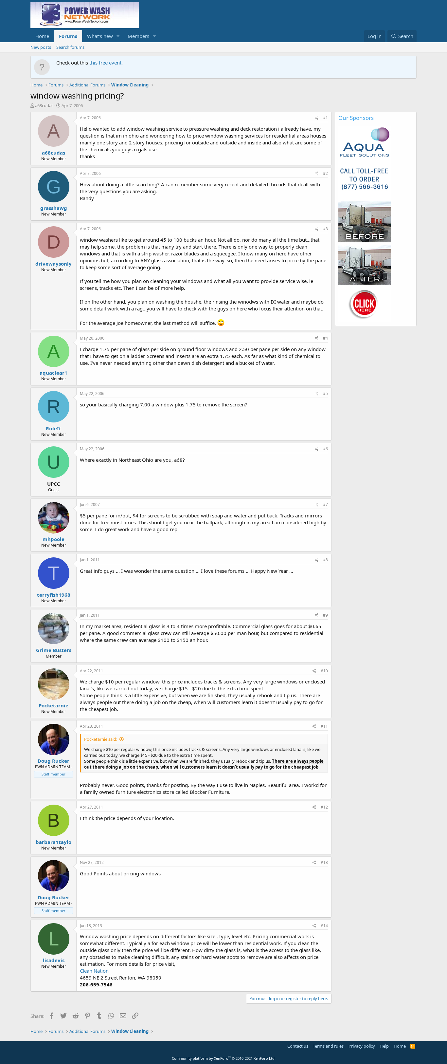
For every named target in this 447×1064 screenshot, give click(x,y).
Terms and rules (328, 1046)
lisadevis (53, 960)
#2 (325, 173)
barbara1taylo (53, 842)
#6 (325, 449)
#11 (324, 726)
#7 (325, 504)
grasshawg (53, 208)
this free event (105, 62)
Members (138, 36)
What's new (100, 36)
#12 (324, 807)
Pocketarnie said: (100, 739)
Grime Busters (53, 650)
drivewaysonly (53, 263)
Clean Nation (94, 970)
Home (42, 36)
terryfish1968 (53, 594)
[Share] (317, 118)
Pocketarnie (53, 705)
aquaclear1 (53, 372)
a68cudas (44, 105)
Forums (68, 36)
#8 (325, 560)
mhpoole (53, 539)
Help (384, 1046)
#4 (325, 338)
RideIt (53, 428)
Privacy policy (362, 1046)
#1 (325, 118)
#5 (325, 393)
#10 (324, 671)
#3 (325, 229)
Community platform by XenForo (224, 1058)
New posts (40, 47)
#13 (324, 862)
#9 (325, 615)
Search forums (70, 47)
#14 (324, 925)
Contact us (297, 1046)
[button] (118, 36)
